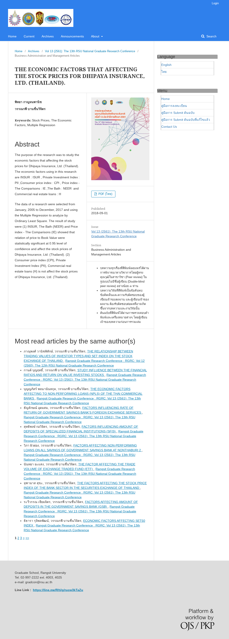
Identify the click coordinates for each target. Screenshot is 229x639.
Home (12, 36)
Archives (48, 36)
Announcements (72, 36)
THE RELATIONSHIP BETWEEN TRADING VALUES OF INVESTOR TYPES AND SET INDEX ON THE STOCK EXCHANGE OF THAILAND (78, 356)
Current (29, 36)
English (166, 65)
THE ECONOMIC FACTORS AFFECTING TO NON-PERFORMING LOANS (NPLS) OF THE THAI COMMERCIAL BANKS (83, 393)
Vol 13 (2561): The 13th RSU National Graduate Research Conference (90, 51)
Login (215, 3)
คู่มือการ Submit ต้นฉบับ (178, 112)
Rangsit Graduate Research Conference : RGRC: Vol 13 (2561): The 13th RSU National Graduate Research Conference (85, 379)
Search (211, 36)
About (95, 36)
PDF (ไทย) (105, 194)
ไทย (164, 71)
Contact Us (169, 126)
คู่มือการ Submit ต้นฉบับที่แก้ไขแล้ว (185, 119)
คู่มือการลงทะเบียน (174, 106)
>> (27, 538)
